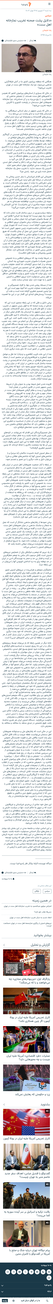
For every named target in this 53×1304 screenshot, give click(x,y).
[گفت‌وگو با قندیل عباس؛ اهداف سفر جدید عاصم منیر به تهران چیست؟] (26, 1157)
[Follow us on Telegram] (31, 1271)
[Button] (32, 40)
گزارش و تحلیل (40, 945)
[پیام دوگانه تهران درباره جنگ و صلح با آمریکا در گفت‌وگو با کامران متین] (26, 1233)
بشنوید (45, 1105)
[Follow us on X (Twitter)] (25, 1271)
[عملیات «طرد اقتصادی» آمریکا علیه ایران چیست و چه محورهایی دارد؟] (26, 1039)
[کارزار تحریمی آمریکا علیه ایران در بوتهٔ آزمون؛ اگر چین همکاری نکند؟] (26, 1001)
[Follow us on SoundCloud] (13, 1271)
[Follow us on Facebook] (37, 1271)
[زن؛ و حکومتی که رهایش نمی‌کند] (26, 1078)
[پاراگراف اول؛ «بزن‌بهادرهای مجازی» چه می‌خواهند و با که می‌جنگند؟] (26, 962)
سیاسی (48, 15)
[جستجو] (47, 1301)
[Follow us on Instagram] (7, 1271)
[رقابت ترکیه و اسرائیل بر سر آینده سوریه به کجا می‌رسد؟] (26, 1195)
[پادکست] (13, 1301)
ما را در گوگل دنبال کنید (30, 1300)
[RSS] (43, 1271)
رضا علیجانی (46, 30)
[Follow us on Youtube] (19, 1271)
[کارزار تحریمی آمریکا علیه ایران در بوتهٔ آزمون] (26, 1122)
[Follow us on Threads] (49, 1277)
